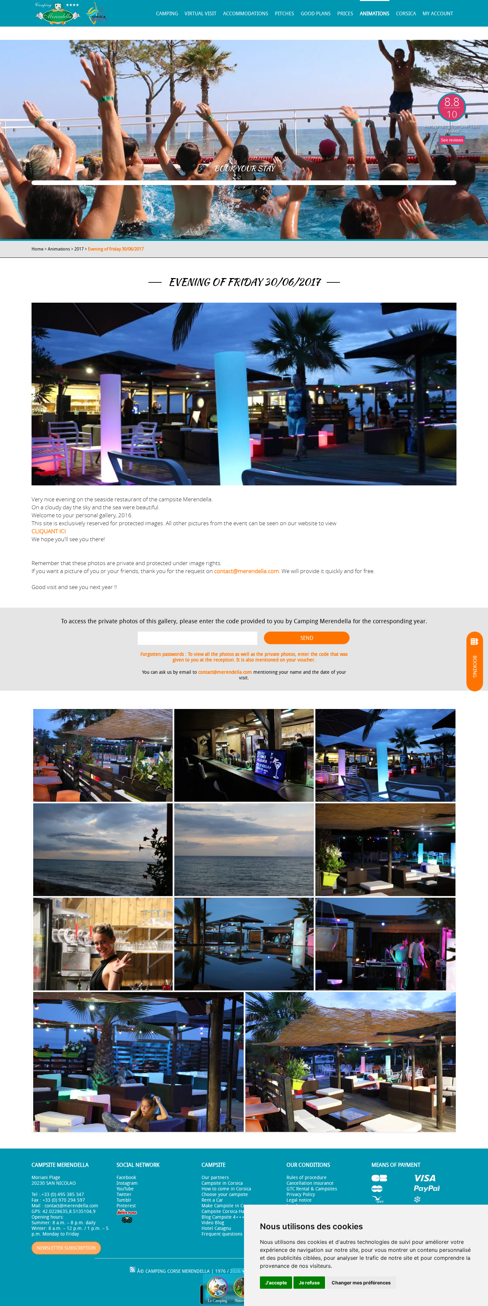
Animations (374, 14)
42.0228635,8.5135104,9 (69, 1211)
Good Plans (316, 14)
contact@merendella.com (246, 571)
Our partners (215, 1177)
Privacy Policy (300, 1194)
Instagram (127, 1183)
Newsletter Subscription (66, 1248)
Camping (167, 14)
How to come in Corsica (226, 1189)
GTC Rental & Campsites (311, 1189)
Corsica (406, 14)
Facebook (126, 1177)
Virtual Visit (200, 14)
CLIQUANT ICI (49, 531)
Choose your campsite (225, 1194)
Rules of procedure (306, 1177)
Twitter (124, 1194)
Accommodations (245, 14)
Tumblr (124, 1200)
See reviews (452, 140)
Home (37, 249)
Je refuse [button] (309, 1282)
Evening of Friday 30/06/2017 (116, 249)
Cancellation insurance (310, 1183)
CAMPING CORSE (163, 1271)
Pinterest (126, 1206)
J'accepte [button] (276, 1282)
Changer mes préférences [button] (361, 1282)
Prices (345, 14)
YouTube (125, 1189)
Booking (475, 666)
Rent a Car (212, 1200)
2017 (79, 249)
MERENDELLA (196, 1271)
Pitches (284, 14)
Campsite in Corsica (222, 1183)
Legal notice (299, 1200)
